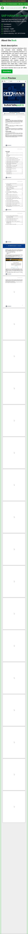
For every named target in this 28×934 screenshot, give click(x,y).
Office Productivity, (8, 33)
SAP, (16, 33)
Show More (7, 71)
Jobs (21, 4)
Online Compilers (12, 4)
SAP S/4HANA (21, 33)
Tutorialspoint (7, 24)
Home (4, 4)
